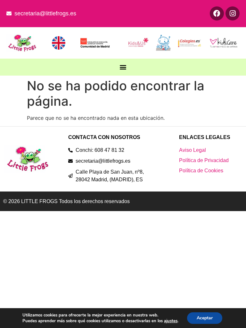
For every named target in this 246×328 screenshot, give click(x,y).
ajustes (170, 321)
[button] (123, 67)
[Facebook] (217, 13)
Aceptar (205, 318)
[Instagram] (233, 13)
